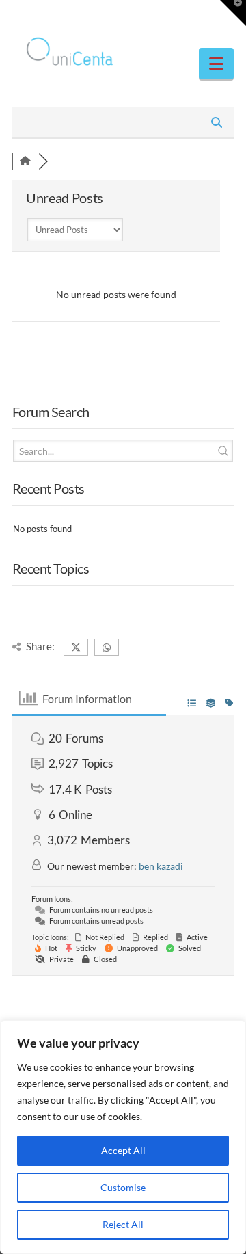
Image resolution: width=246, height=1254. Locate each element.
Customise (123, 1187)
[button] (216, 63)
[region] (123, 1137)
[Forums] (25, 161)
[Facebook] (97, 15)
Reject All (123, 1224)
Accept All (123, 1150)
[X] (123, 15)
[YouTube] (149, 15)
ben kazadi (161, 866)
